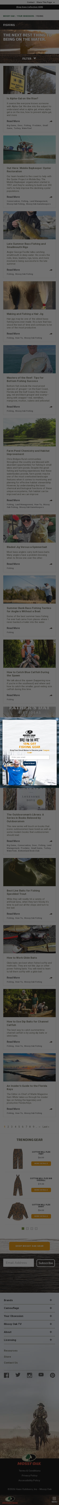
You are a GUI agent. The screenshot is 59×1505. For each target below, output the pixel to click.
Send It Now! (29, 763)
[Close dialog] (57, 719)
